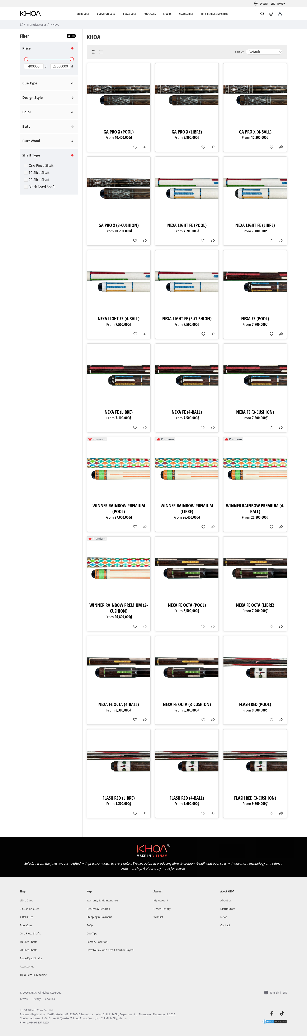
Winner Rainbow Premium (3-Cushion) (118, 608)
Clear (73, 36)
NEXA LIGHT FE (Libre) (255, 225)
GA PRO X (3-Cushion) (119, 225)
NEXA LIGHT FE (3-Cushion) (187, 319)
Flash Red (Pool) (255, 704)
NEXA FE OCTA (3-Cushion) (187, 704)
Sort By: (239, 51)
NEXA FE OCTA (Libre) (255, 605)
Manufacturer (36, 25)
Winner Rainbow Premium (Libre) (187, 508)
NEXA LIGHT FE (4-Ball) (119, 319)
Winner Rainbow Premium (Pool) (119, 508)
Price (26, 48)
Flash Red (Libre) (119, 798)
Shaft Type (31, 155)
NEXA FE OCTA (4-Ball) (118, 704)
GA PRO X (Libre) (187, 132)
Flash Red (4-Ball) (187, 798)
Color (26, 112)
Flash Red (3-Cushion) (255, 798)
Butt (26, 126)
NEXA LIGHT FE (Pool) (187, 225)
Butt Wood (31, 141)
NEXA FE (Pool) (255, 319)
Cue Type (29, 83)
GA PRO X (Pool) (119, 132)
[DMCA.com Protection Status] (274, 1021)
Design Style (32, 97)
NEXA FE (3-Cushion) (255, 412)
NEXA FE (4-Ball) (187, 412)
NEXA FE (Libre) (119, 412)
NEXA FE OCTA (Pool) (187, 605)
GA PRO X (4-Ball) (255, 132)
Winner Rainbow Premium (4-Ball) (255, 508)
